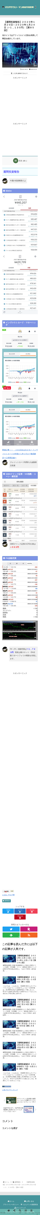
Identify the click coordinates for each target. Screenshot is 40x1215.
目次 (20, 161)
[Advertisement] (20, 99)
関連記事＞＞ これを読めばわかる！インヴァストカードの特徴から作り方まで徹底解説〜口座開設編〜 (20, 454)
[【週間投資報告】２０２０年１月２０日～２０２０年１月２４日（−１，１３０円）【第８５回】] (24, 699)
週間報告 (7, 901)
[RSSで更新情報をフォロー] (28, 935)
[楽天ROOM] (28, 929)
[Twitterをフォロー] (11, 929)
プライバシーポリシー (11, 1204)
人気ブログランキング (10, 1090)
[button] (36, 590)
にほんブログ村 (8, 895)
